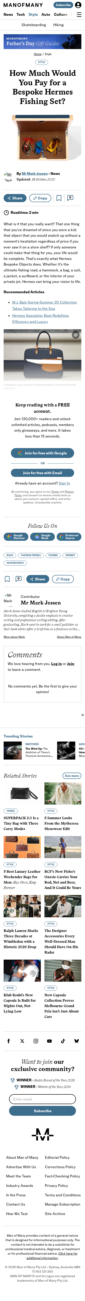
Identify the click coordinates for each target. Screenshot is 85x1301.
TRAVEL (11, 811)
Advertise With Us (21, 1167)
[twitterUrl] (22, 1041)
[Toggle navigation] (79, 14)
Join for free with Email (42, 473)
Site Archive (55, 1213)
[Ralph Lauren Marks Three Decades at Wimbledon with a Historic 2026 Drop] (22, 906)
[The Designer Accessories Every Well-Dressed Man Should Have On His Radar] (63, 906)
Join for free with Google (46, 453)
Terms (55, 491)
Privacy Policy (56, 1185)
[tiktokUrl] (63, 1041)
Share (17, 198)
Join (70, 663)
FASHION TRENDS (31, 555)
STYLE (41, 62)
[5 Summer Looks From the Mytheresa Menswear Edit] (63, 793)
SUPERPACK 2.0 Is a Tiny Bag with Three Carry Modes (21, 823)
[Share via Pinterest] (75, 151)
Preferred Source (72, 537)
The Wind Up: (37, 754)
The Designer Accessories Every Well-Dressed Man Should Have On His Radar (61, 941)
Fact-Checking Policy (62, 1176)
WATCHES (32, 744)
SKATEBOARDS (15, 562)
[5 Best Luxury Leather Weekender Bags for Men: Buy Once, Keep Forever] (22, 847)
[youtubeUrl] (49, 1041)
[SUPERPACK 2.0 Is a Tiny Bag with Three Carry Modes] (22, 793)
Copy (42, 198)
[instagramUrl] (36, 1041)
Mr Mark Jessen (35, 173)
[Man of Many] (42, 1134)
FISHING (53, 555)
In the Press (16, 1195)
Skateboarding (34, 25)
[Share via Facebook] (75, 131)
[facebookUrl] (8, 1041)
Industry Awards (19, 1185)
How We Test (17, 1213)
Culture (60, 14)
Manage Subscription (62, 1204)
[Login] (78, 5)
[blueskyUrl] (76, 1041)
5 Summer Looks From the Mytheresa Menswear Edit (61, 823)
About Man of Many (69, 636)
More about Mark (14, 636)
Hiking (58, 25)
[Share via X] (75, 141)
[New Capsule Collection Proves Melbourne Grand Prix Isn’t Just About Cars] (63, 971)
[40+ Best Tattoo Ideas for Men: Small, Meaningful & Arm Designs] (66, 751)
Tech (21, 14)
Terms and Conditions (63, 1195)
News (8, 14)
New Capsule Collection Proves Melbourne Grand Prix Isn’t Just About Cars (61, 1006)
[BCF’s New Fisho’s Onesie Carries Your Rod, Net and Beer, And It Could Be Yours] (63, 847)
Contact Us (15, 1204)
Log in (56, 663)
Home (37, 54)
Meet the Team (18, 1176)
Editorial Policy (57, 1157)
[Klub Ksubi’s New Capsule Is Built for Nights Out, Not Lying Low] (22, 971)
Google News (45, 537)
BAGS (10, 555)
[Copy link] (75, 161)
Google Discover (19, 537)
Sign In (64, 483)
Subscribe (63, 5)
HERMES (70, 555)
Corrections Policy (60, 1167)
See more (72, 776)
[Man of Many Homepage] (23, 5)
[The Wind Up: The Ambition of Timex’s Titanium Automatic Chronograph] (13, 751)
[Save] (59, 198)
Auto (45, 14)
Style (33, 14)
